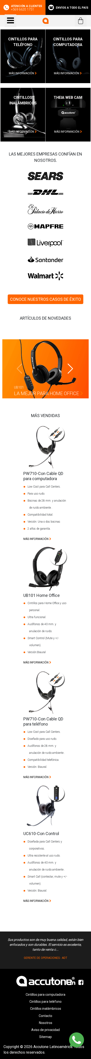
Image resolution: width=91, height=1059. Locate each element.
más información (22, 73)
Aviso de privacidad (45, 1030)
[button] (70, 369)
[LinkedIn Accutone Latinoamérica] (73, 982)
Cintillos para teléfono (45, 1001)
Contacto (45, 1016)
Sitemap (45, 1037)
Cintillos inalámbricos (45, 1008)
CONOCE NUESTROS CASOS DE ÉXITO (45, 299)
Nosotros (45, 1023)
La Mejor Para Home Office (47, 393)
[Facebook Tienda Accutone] (81, 982)
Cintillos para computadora (45, 994)
